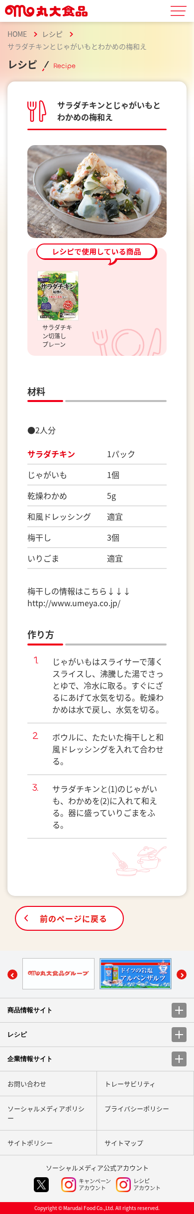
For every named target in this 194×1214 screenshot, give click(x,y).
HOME (17, 34)
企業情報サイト (30, 1058)
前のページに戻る (73, 918)
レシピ (52, 34)
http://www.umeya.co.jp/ (73, 603)
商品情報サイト (30, 1010)
